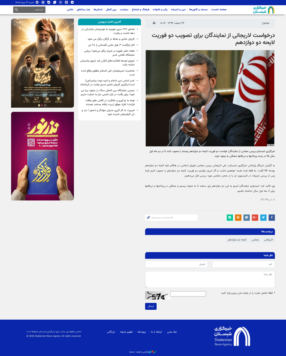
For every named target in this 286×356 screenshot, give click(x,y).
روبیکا (37, 3)
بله (48, 3)
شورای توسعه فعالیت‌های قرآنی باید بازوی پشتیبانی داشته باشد (107, 63)
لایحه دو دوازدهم (237, 240)
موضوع (265, 23)
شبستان (252, 10)
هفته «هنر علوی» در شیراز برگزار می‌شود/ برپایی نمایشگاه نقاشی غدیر (109, 53)
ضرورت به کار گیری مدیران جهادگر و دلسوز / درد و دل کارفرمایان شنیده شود (108, 112)
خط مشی (172, 332)
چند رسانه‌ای (83, 10)
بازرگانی (111, 332)
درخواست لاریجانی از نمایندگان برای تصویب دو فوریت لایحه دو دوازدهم (213, 39)
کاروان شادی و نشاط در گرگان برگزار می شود (111, 39)
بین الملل (111, 10)
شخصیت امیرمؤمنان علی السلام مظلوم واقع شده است (108, 73)
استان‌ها (98, 10)
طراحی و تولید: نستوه (139, 352)
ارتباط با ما (156, 332)
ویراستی (54, 3)
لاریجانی (268, 240)
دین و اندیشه (178, 10)
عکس (70, 10)
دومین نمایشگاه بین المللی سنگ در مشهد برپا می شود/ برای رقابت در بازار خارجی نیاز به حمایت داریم (108, 92)
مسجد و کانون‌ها (198, 10)
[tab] (109, 22)
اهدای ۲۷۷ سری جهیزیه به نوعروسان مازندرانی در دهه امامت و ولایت (108, 31)
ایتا (66, 3)
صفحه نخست (219, 10)
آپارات (43, 3)
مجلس (255, 240)
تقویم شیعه (126, 332)
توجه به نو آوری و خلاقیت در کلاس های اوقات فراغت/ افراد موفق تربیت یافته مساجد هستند (110, 102)
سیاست (124, 10)
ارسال (151, 306)
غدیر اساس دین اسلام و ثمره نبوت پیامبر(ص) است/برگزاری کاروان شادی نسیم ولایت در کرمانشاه (107, 83)
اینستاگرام (60, 3)
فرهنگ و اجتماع (140, 10)
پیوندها (142, 332)
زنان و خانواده (160, 10)
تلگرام (72, 3)
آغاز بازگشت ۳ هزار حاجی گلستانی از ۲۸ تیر (111, 45)
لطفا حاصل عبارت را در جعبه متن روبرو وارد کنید (248, 293)
